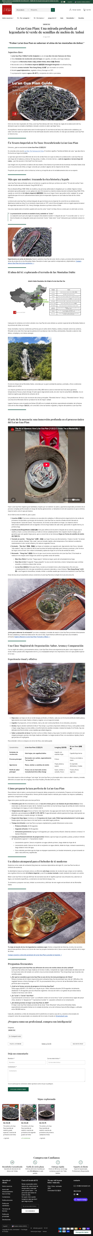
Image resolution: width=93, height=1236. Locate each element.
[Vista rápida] (16, 1106)
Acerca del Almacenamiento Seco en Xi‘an (7, 1191)
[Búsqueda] (53, 10)
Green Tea (46, 24)
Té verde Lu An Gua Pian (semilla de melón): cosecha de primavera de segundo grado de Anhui (28, 1130)
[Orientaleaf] (7, 10)
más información (7, 2)
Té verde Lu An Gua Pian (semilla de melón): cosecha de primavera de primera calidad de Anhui (46, 1130)
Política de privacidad (5, 1215)
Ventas (45, 1231)
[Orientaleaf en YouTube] (64, 2)
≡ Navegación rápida (82, 1232)
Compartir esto (16, 1036)
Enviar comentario (18, 1089)
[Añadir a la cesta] (34, 1106)
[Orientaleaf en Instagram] (62, 2)
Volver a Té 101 (46, 1044)
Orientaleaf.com (62, 1016)
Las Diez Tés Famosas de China (34, 151)
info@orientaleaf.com (83, 1186)
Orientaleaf (16, 1229)
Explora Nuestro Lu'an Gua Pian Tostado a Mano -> (32, 637)
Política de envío (7, 1200)
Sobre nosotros (7, 1186)
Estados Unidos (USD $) (83, 2)
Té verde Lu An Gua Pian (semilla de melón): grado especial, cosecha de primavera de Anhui (9, 1130)
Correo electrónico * (53, 1058)
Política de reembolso (5, 1204)
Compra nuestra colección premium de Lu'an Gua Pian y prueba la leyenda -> (35, 955)
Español (70, 2)
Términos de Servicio (6, 1210)
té (31, 1228)
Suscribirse (30, 1211)
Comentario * (12, 1067)
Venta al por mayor (36, 1231)
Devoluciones (6, 1220)
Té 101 (46, 1228)
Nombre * (11, 1058)
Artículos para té (37, 1228)
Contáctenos (6, 1197)
